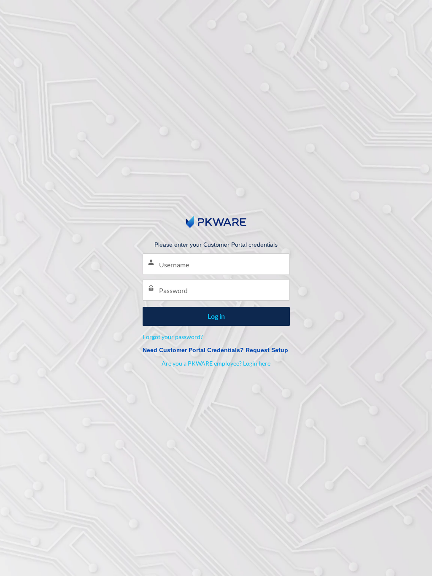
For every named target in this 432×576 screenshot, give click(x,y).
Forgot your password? (173, 336)
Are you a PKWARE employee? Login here (216, 363)
